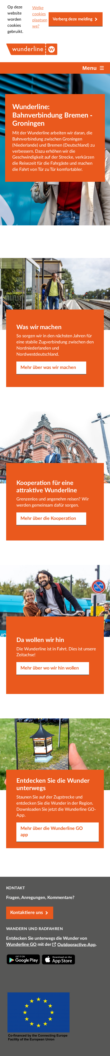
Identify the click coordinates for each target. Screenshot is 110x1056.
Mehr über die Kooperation (48, 518)
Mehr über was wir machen (48, 367)
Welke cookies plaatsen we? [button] (39, 17)
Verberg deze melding (72, 19)
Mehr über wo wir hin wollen (49, 668)
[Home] (31, 53)
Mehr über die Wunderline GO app (51, 831)
